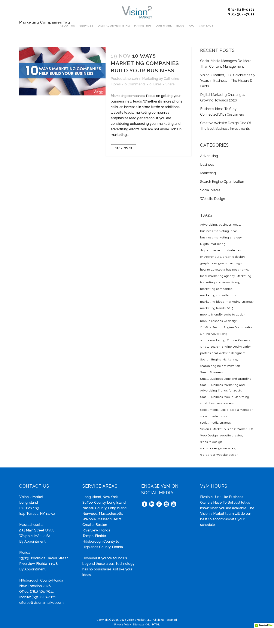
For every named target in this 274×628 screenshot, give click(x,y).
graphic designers (213, 263)
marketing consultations (218, 295)
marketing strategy (239, 301)
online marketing (212, 340)
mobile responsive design (219, 321)
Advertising (209, 156)
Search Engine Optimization (222, 182)
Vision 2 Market (211, 429)
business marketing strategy (221, 237)
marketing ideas (212, 301)
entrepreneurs (210, 256)
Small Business (211, 372)
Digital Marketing (213, 244)
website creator (231, 435)
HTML (156, 624)
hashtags (235, 263)
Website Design (212, 199)
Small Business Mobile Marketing (224, 397)
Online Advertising (214, 333)
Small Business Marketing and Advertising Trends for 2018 (222, 387)
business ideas (229, 224)
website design (211, 441)
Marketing (150, 79)
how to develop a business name (224, 269)
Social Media (210, 190)
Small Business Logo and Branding (226, 378)
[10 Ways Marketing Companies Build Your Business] (62, 71)
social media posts (213, 416)
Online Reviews (238, 340)
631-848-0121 (241, 9)
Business (207, 164)
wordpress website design (219, 454)
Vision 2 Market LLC (238, 429)
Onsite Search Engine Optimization (226, 346)
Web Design (209, 435)
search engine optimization (220, 366)
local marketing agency (217, 276)
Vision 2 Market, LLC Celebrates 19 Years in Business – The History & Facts (227, 80)
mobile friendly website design (223, 314)
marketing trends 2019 (217, 308)
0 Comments (135, 84)
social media (209, 409)
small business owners (217, 403)
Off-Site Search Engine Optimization (227, 327)
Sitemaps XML (141, 624)
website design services (217, 448)
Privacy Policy (122, 624)
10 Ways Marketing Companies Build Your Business (145, 63)
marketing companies (216, 288)
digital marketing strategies (220, 250)
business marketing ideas (219, 231)
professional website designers (223, 353)
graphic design (234, 256)
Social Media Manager (236, 409)
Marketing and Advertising (219, 282)
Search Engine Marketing (218, 359)
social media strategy (215, 422)
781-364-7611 (241, 14)
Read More (123, 147)
